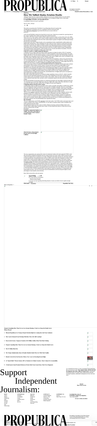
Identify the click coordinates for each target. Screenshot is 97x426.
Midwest (32, 395)
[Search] (77, 1)
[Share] (25, 25)
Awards (6, 402)
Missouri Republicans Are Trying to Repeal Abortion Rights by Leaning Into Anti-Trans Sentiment (29, 332)
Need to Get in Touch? (35, 179)
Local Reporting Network (34, 402)
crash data (42, 101)
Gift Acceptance (81, 418)
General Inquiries (47, 395)
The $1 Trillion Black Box (12, 348)
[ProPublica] (35, 5)
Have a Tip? (90, 11)
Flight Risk (26, 13)
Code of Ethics (73, 416)
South (31, 398)
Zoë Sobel (42, 19)
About (76, 11)
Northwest (32, 396)
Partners (6, 400)
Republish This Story (68, 183)
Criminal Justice (20, 399)
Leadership (6, 398)
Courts (18, 398)
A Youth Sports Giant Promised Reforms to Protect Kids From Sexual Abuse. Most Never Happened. (29, 364)
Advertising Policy (74, 418)
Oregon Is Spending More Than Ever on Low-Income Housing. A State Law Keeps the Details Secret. (28, 328)
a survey (32, 92)
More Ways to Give (81, 385)
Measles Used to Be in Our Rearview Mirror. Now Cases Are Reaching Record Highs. (26, 356)
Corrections (46, 398)
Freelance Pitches (47, 399)
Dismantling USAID (18, 11)
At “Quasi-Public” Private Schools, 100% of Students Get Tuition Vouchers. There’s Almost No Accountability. (32, 360)
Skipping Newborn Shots (29, 11)
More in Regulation (8, 184)
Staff (5, 399)
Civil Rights (20, 396)
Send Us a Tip (46, 396)
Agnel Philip (28, 19)
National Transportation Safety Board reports (51, 62)
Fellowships (7, 405)
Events (5, 403)
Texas (31, 400)
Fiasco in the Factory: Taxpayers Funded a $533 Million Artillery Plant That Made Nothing (27, 340)
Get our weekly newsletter (81, 398)
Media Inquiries (46, 400)
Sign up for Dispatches (32, 30)
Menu (73, 1)
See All (18, 402)
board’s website (28, 161)
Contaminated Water (40, 11)
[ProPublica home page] (35, 420)
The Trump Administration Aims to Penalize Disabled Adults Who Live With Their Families (27, 352)
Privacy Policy (85, 416)
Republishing (79, 416)
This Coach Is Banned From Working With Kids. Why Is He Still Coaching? (24, 336)
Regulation (33, 183)
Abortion (19, 395)
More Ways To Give (61, 396)
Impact (5, 396)
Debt (18, 400)
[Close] (96, 422)
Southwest (32, 399)
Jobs (5, 404)
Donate (86, 1)
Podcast (85, 11)
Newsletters (80, 11)
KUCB (46, 19)
